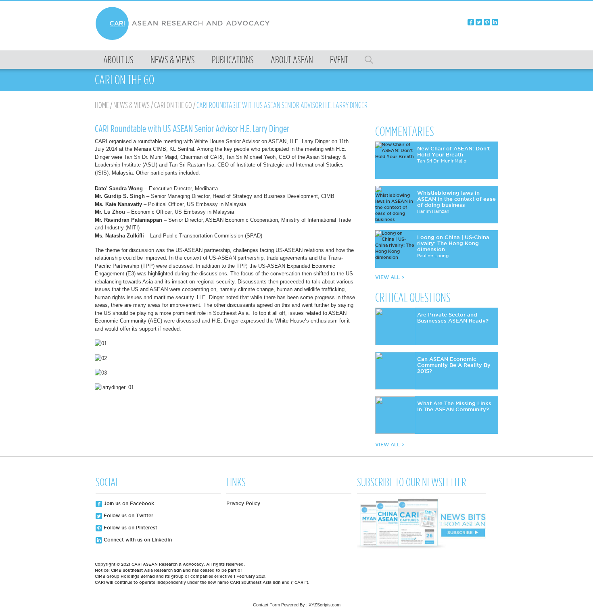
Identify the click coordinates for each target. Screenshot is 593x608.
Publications (233, 59)
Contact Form (266, 604)
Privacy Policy (243, 503)
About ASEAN (292, 59)
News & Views (172, 59)
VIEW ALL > (390, 277)
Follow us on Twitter (127, 515)
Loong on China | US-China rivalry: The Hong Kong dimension (453, 243)
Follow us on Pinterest (129, 527)
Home (102, 105)
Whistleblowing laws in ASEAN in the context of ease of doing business (456, 199)
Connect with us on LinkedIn (137, 539)
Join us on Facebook (128, 503)
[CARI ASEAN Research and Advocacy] (185, 39)
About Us (118, 59)
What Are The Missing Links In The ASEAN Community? (454, 406)
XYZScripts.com (324, 604)
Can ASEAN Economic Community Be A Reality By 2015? (454, 365)
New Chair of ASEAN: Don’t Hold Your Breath (453, 151)
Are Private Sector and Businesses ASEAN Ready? (453, 317)
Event (339, 59)
